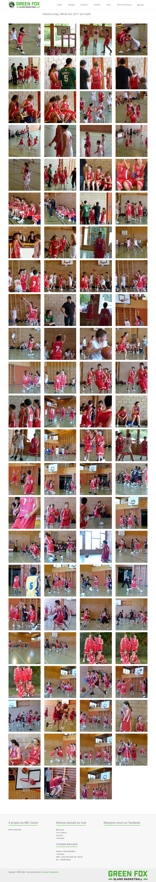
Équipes (84, 5)
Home (59, 5)
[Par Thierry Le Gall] (25, 40)
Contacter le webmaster (50, 872)
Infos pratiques (124, 5)
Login (141, 5)
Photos (97, 5)
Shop (108, 5)
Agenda (71, 5)
